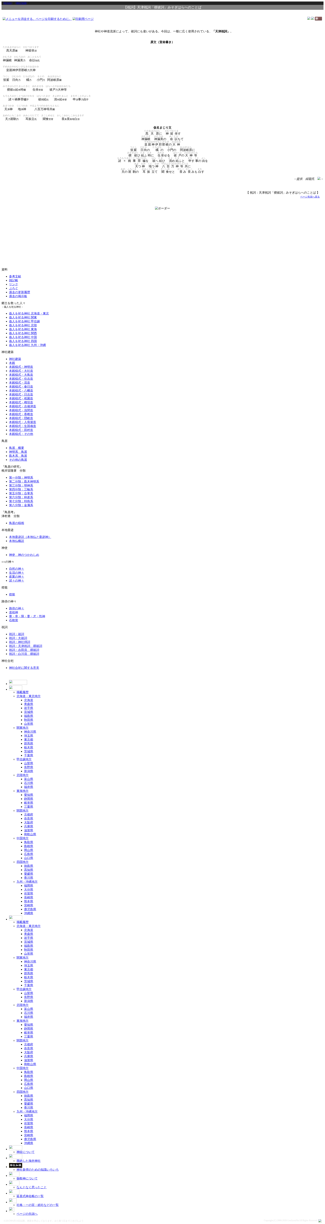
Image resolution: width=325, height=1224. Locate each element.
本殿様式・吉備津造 (22, 406)
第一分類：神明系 (21, 477)
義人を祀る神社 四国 (23, 341)
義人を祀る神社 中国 (23, 337)
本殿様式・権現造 (21, 402)
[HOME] (7, 3)
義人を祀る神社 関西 (23, 333)
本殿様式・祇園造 (21, 398)
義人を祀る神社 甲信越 (24, 321)
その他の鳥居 (18, 459)
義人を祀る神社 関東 (23, 317)
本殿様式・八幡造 (21, 390)
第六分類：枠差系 (21, 497)
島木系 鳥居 (18, 455)
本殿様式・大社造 (21, 370)
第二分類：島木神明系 (24, 481)
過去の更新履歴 (19, 292)
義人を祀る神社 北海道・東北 (29, 313)
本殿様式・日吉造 (21, 394)
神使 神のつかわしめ (24, 554)
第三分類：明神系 (21, 485)
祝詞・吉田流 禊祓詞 (24, 649)
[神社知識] (21, 3)
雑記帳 (13, 280)
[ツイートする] (312, 18)
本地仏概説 (16, 540)
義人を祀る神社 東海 (23, 329)
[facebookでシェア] (308, 18)
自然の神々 (16, 568)
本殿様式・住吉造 (21, 378)
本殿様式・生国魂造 (22, 426)
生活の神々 (16, 572)
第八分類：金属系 (21, 505)
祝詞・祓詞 (16, 634)
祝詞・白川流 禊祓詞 (24, 653)
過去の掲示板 (18, 296)
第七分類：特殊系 (21, 501)
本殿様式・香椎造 (21, 414)
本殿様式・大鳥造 (21, 374)
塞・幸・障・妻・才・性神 (27, 616)
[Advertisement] (162, 13)
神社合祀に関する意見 (24, 667)
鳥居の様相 (16, 523)
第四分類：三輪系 (21, 489)
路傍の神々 (16, 608)
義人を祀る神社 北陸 (23, 325)
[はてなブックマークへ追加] (318, 19)
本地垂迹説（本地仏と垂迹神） (30, 537)
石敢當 (13, 620)
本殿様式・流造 (19, 382)
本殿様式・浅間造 (21, 410)
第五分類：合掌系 (21, 493)
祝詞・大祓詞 (18, 638)
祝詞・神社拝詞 (19, 642)
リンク (13, 284)
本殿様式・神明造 (21, 366)
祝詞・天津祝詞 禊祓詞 (25, 646)
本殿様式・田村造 (21, 430)
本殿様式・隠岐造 (21, 418)
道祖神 (13, 612)
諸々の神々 (16, 580)
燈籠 (12, 594)
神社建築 (15, 359)
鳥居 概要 (16, 447)
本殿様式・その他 (21, 434)
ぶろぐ (13, 288)
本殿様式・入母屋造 (22, 422)
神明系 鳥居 (18, 451)
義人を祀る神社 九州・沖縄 (27, 345)
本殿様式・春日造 (21, 386)
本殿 (12, 362)
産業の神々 (16, 576)
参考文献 (15, 276)
